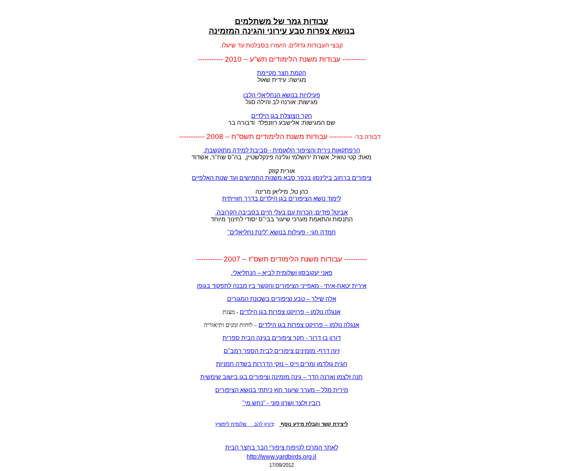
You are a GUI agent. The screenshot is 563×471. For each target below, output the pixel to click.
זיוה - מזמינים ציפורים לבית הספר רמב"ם (282, 351)
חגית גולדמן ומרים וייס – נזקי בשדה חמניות (281, 364)
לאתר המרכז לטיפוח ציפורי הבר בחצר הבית (281, 447)
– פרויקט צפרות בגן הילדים (290, 312)
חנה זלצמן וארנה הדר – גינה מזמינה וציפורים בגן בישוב (281, 377)
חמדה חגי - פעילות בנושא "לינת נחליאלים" (281, 232)
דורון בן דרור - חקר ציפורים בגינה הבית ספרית (282, 338)
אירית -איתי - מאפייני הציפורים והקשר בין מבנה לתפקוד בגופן (282, 286)
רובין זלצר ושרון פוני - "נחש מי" (281, 403)
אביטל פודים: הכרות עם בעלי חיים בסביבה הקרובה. (281, 212)
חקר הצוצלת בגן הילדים (281, 116)
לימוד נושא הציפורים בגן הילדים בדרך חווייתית (281, 198)
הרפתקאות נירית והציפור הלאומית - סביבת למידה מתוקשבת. (281, 150)
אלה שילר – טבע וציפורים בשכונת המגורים (281, 299)
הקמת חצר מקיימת (281, 73)
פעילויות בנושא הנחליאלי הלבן (281, 95)
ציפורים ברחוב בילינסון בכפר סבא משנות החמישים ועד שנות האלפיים (282, 178)
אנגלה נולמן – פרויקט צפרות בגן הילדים (309, 325)
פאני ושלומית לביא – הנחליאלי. (281, 273)
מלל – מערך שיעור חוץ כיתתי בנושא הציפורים (281, 390)
